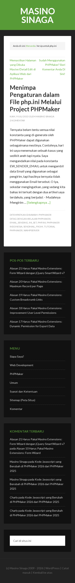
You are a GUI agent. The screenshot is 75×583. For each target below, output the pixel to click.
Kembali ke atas (42, 572)
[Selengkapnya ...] (38, 202)
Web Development (21, 365)
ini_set (33, 222)
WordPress (52, 568)
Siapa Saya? (17, 356)
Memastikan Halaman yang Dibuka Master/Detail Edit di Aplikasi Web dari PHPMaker (23, 69)
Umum (14, 382)
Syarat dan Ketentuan (23, 391)
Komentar (16, 409)
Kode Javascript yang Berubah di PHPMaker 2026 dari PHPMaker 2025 (36, 466)
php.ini (42, 222)
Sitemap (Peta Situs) (22, 400)
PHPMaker (45, 214)
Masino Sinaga (37, 15)
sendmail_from (33, 226)
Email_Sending (19, 222)
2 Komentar (17, 120)
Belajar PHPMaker (39, 218)
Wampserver (31, 230)
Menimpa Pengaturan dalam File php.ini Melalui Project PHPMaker (36, 98)
